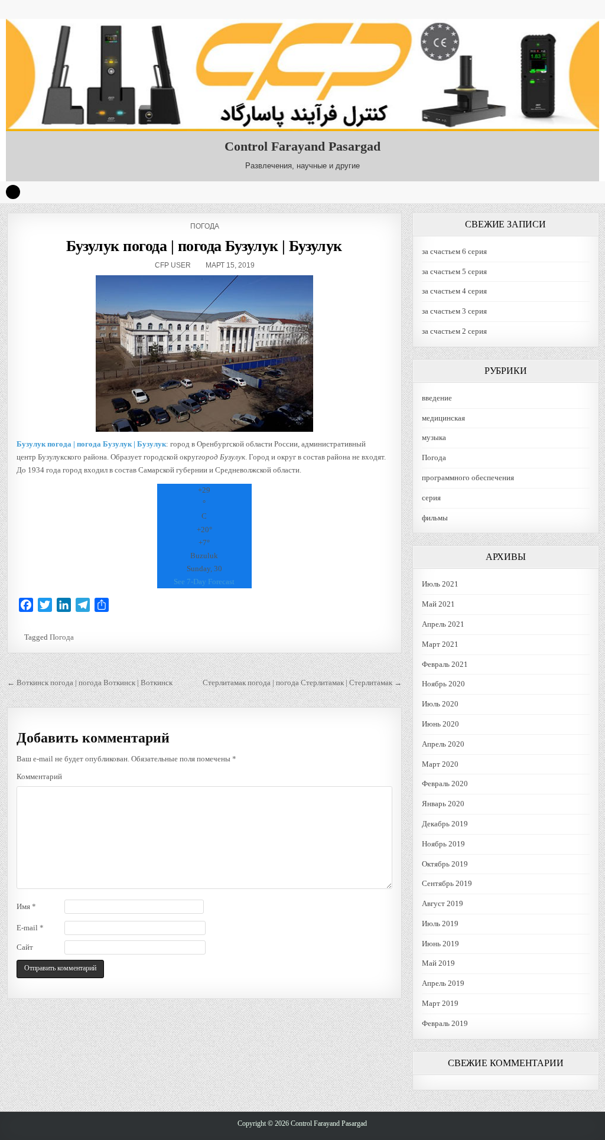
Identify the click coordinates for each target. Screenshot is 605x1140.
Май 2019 (438, 963)
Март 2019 (440, 1003)
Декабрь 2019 (445, 823)
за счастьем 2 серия (454, 331)
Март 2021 (440, 644)
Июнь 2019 (440, 943)
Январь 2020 (443, 803)
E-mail (30, 927)
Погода (204, 226)
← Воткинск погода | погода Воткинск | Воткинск (90, 682)
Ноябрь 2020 (443, 683)
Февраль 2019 (445, 1023)
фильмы (435, 517)
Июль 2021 (440, 583)
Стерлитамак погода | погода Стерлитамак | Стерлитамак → (302, 682)
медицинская (443, 417)
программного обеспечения (468, 477)
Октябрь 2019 (445, 863)
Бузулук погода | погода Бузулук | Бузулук (204, 246)
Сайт (25, 947)
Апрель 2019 (443, 983)
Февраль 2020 (445, 783)
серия (431, 497)
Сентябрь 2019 (447, 883)
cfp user (173, 265)
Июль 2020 (440, 703)
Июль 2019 (440, 923)
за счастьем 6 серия (454, 251)
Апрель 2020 (443, 744)
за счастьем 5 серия (454, 271)
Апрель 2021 (443, 624)
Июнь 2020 (440, 723)
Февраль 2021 (445, 664)
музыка (434, 437)
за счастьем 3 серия (454, 311)
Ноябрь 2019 (443, 843)
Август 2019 (442, 903)
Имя (26, 906)
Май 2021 (438, 604)
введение (437, 397)
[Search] (13, 192)
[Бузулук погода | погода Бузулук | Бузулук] (204, 353)
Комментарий (39, 776)
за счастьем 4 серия (454, 290)
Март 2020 (440, 764)
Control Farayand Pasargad (302, 146)
